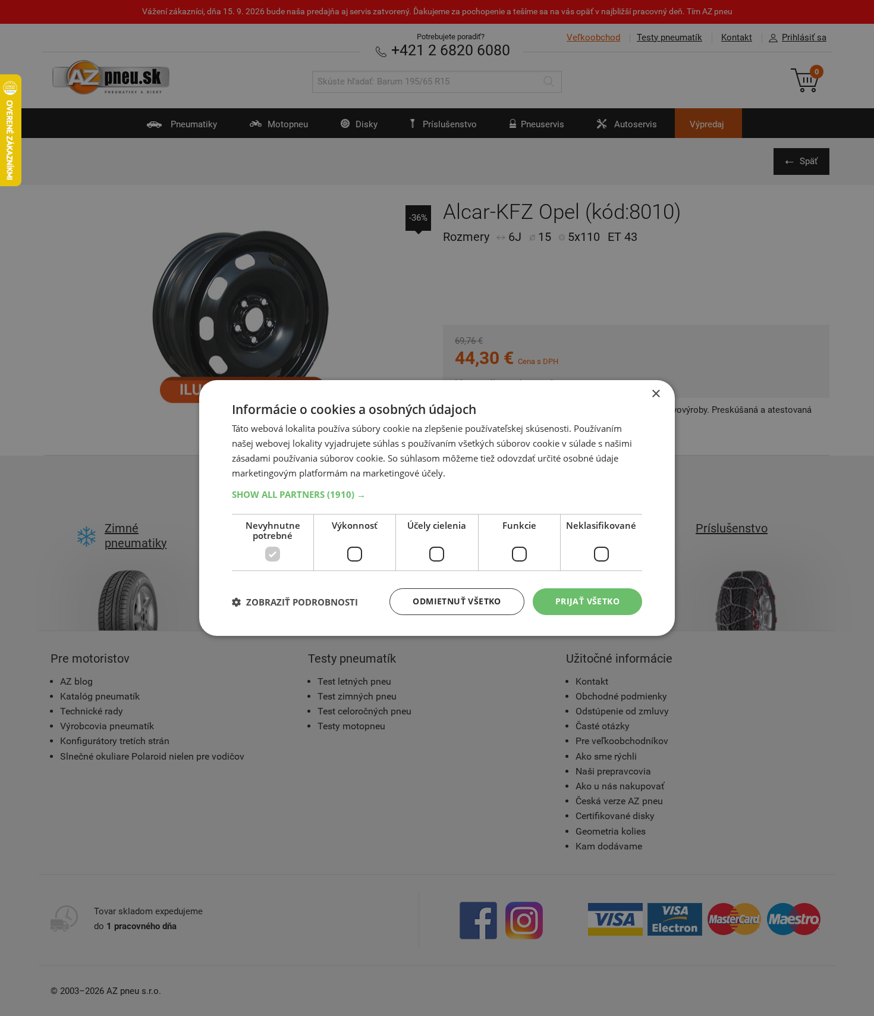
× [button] (655, 394)
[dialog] (437, 508)
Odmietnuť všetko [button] (457, 601)
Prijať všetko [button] (587, 601)
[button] (437, 494)
